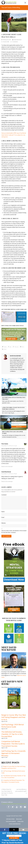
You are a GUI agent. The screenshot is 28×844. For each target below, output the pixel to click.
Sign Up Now (19, 426)
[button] (13, 417)
